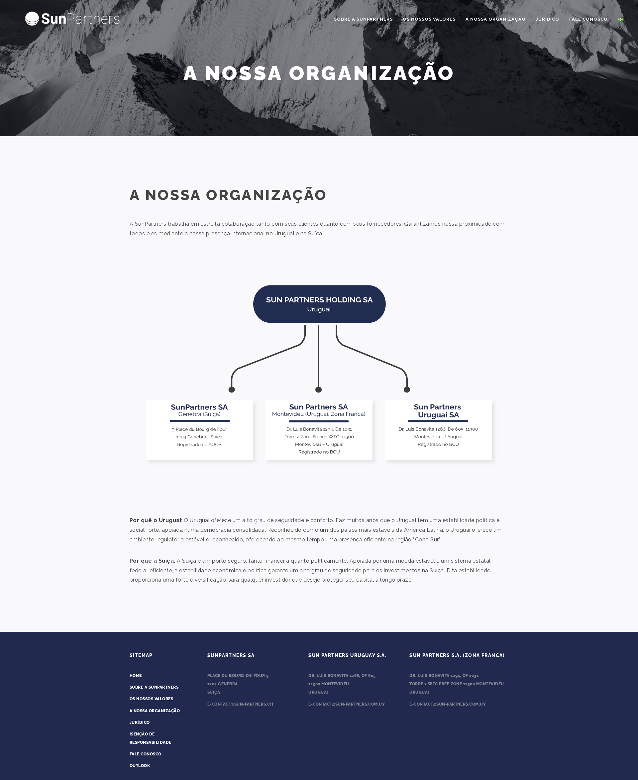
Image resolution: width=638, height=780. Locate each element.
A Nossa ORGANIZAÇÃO (496, 19)
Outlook (140, 765)
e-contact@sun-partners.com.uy (346, 704)
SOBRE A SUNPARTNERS (154, 687)
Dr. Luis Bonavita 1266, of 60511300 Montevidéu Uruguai (341, 684)
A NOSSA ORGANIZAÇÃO (155, 711)
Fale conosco (588, 19)
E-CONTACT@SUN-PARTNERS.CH (240, 704)
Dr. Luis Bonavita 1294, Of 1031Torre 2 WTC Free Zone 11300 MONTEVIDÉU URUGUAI (456, 684)
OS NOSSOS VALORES (429, 19)
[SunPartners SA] (72, 17)
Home (136, 675)
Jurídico (547, 19)
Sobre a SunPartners (363, 19)
